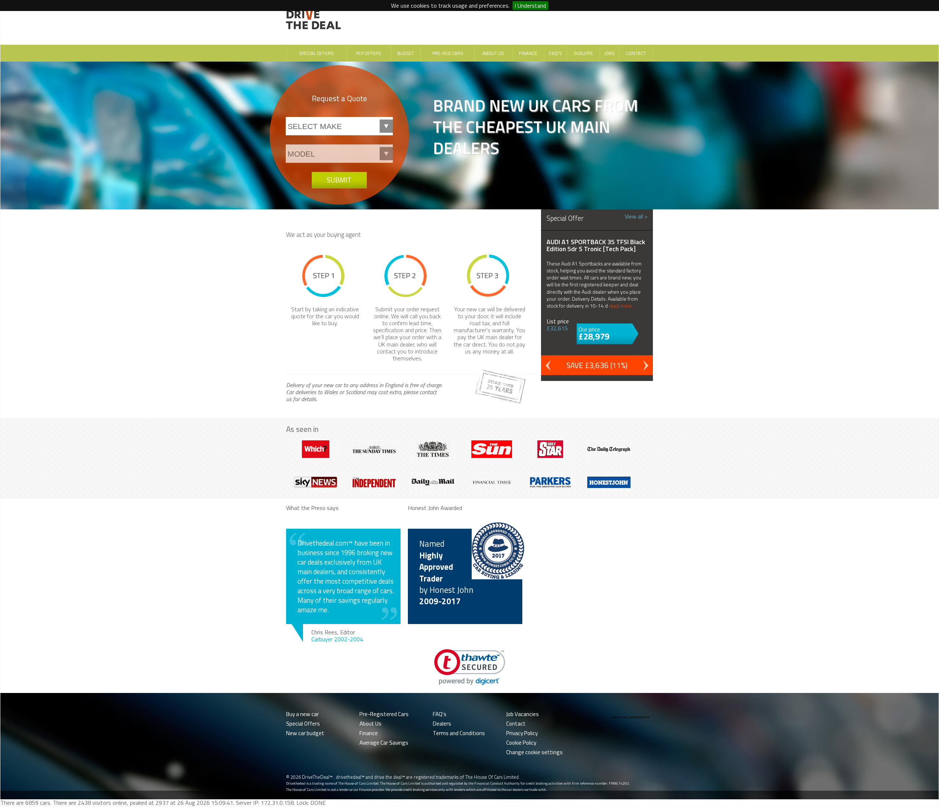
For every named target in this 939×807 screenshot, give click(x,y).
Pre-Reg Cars (447, 53)
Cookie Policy (521, 742)
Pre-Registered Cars (384, 714)
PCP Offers (368, 53)
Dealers (583, 53)
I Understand (530, 5)
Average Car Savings (383, 742)
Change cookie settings (534, 752)
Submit (339, 180)
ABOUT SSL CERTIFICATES (630, 717)
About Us (493, 53)
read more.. (621, 305)
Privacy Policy (522, 733)
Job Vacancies (522, 714)
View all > (636, 216)
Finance (528, 53)
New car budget (305, 733)
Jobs (609, 53)
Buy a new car (302, 714)
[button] (470, 667)
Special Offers (316, 53)
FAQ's (555, 53)
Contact (636, 53)
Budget (405, 53)
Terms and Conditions (459, 733)
